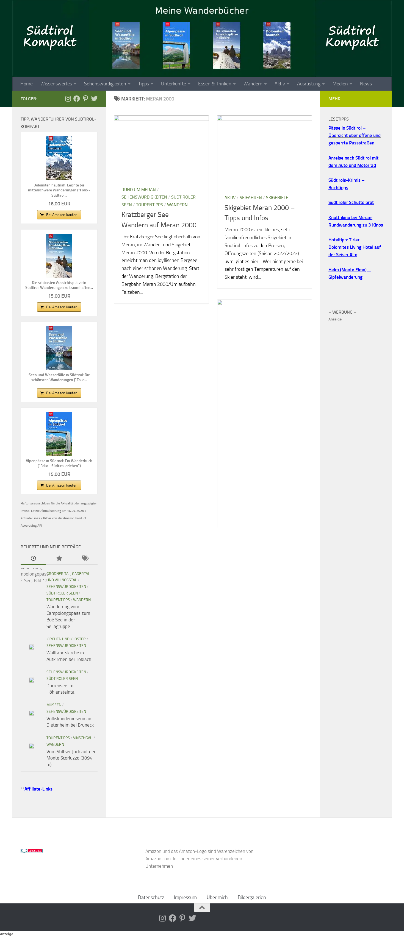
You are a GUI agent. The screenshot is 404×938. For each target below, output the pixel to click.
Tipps (143, 84)
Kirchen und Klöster (66, 639)
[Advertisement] (355, 405)
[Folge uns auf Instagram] (68, 98)
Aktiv (280, 84)
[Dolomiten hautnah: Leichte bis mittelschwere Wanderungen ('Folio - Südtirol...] (59, 158)
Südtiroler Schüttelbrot (351, 202)
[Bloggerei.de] (32, 851)
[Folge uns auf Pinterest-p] (85, 98)
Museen (53, 705)
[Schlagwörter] (85, 558)
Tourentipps (149, 204)
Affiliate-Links (38, 789)
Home (26, 84)
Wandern (252, 84)
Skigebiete (277, 197)
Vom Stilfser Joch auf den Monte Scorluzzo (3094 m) (71, 758)
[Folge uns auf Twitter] (94, 98)
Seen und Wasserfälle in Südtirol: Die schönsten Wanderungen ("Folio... (59, 377)
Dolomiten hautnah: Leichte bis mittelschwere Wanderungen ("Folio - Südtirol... (59, 190)
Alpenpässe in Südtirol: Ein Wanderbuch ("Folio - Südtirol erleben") (59, 463)
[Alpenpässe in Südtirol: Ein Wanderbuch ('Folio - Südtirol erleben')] (59, 434)
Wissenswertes (56, 84)
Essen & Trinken (214, 84)
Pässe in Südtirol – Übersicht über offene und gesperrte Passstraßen (354, 135)
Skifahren (251, 197)
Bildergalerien (252, 897)
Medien (340, 84)
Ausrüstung (308, 84)
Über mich (217, 897)
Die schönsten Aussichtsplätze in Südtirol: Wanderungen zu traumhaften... (59, 285)
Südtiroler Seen (62, 593)
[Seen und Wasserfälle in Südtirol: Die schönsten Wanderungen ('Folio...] (59, 348)
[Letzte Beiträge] (33, 558)
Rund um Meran (138, 189)
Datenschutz (151, 897)
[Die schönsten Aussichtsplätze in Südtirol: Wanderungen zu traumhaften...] (59, 256)
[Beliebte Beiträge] (59, 558)
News (366, 84)
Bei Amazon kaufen (62, 215)
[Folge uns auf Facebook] (76, 98)
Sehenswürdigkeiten (105, 84)
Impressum (185, 897)
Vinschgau (83, 738)
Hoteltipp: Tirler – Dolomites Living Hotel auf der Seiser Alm (354, 247)
